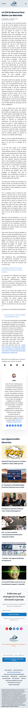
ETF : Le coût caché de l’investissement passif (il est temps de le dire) (12, 534)
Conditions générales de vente (13, 680)
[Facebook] (5, 365)
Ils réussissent (6, 678)
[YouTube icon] (21, 426)
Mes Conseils (8, 670)
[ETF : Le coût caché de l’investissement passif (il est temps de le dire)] (14, 523)
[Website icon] (13, 426)
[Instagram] (21, 628)
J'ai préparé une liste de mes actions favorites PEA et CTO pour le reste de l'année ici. (12, 270)
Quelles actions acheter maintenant (14, 674)
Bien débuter (14, 676)
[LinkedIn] (17, 365)
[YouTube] (7, 628)
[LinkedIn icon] (10, 426)
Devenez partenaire (14, 684)
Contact (23, 678)
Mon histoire (5, 676)
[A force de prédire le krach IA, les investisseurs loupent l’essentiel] (14, 573)
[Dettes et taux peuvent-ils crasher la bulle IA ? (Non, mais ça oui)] (14, 452)
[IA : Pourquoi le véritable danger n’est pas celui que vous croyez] (14, 476)
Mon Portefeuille (18, 670)
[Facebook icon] (7, 426)
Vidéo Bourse (22, 676)
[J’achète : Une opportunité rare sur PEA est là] (14, 549)
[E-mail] (23, 365)
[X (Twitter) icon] (15, 426)
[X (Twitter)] (11, 365)
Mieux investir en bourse (8, 19)
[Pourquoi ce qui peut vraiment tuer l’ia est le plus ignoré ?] (14, 499)
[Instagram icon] (18, 426)
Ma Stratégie (15, 678)
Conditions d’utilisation (14, 682)
